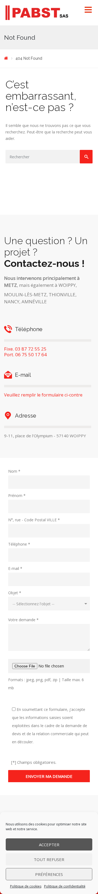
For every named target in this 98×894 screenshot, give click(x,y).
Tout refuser (49, 859)
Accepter (49, 844)
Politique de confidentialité (64, 886)
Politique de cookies (25, 886)
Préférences (49, 874)
